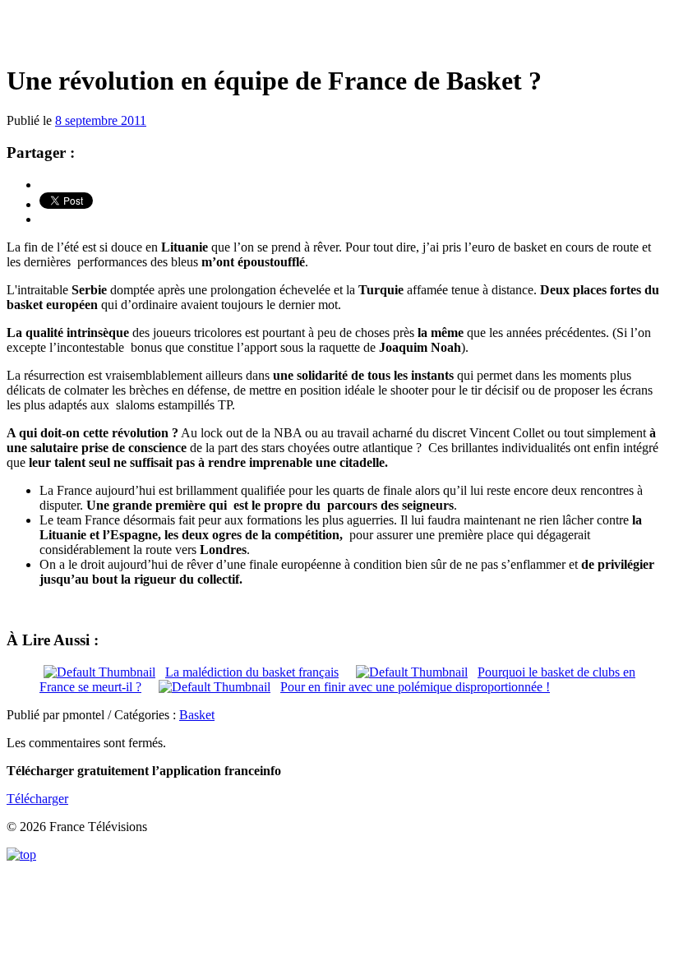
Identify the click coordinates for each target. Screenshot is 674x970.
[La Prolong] (337, 32)
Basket (197, 715)
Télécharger (37, 799)
